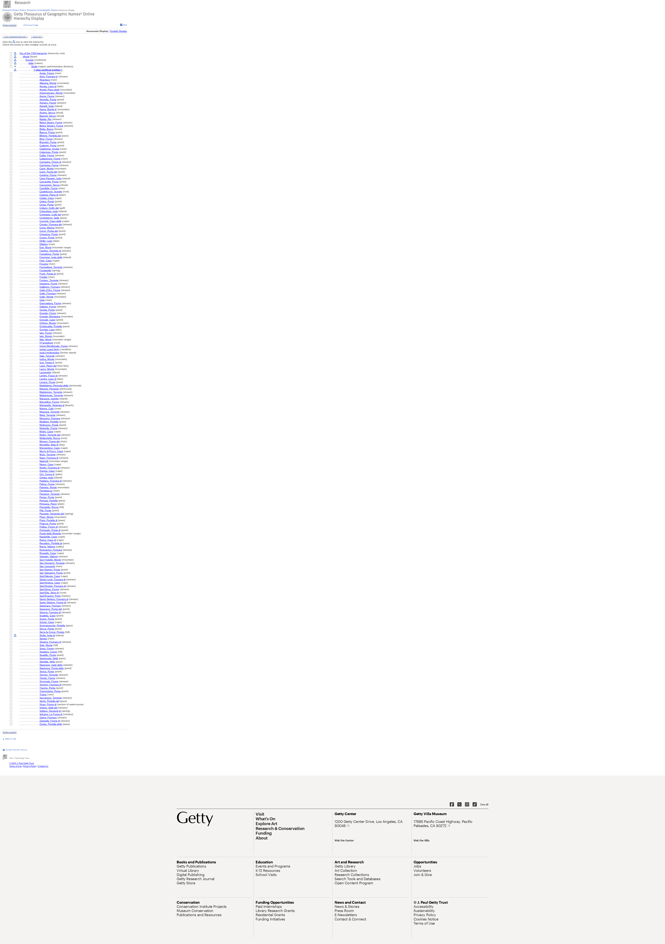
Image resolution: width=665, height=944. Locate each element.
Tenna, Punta (46, 671)
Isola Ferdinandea (49, 352)
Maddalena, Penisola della (53, 385)
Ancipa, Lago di (47, 86)
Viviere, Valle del (48, 707)
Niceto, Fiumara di (49, 467)
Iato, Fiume (45, 333)
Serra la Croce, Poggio (51, 632)
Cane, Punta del (48, 171)
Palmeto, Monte (48, 487)
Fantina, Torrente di (50, 250)
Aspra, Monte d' (48, 109)
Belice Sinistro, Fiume (51, 125)
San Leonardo (47, 566)
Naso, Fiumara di (48, 457)
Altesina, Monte (47, 83)
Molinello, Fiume (48, 428)
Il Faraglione (46, 342)
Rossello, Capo (47, 553)
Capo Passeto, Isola (50, 178)
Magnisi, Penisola (49, 388)
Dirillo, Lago (45, 240)
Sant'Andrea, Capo (49, 582)
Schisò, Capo (46, 622)
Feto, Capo (45, 260)
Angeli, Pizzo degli (49, 89)
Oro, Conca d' (47, 474)
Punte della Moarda (50, 533)
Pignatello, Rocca (49, 507)
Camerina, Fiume (49, 165)
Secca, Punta (46, 628)
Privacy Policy (29, 766)
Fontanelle (45, 270)
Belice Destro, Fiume (50, 122)
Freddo (43, 277)
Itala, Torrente (47, 356)
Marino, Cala (46, 408)
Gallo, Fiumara (47, 293)
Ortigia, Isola (46, 477)
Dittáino (43, 244)
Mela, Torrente (47, 415)
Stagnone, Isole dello (51, 665)
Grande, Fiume (47, 313)
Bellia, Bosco (46, 129)
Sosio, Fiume (46, 648)
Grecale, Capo (47, 319)
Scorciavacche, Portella (52, 625)
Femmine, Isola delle (50, 257)
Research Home (11, 10)
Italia (31, 63)
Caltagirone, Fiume (49, 158)
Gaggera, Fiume (48, 283)
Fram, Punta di (47, 273)
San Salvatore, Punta (51, 572)
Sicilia (34, 66)
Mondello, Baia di (48, 444)
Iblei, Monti (45, 339)
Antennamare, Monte (51, 93)
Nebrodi (43, 461)
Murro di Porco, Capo (51, 451)
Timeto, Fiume (47, 678)
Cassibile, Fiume (48, 188)
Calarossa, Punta (48, 152)
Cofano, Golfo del (49, 208)
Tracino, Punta (47, 688)
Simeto (43, 638)
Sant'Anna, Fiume (49, 589)
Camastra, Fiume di (50, 162)
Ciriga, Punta (46, 204)
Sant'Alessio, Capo (49, 576)
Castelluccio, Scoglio (50, 191)
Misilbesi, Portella (49, 421)
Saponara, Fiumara (50, 605)
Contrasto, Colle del (50, 214)
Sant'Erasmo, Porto (50, 595)
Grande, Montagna (49, 316)
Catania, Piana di (48, 194)
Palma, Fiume (47, 484)
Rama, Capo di (47, 540)
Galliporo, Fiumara (49, 286)
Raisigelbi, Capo (48, 536)
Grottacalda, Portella (50, 326)
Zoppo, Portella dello (50, 724)
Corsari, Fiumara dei (50, 224)
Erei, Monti (45, 247)
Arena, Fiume (46, 96)
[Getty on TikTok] (475, 804)
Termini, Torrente (48, 674)
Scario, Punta (46, 619)
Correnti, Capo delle (50, 221)
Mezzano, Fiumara (49, 418)
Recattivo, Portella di (50, 543)
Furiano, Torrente (49, 280)
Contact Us (43, 766)
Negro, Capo (46, 464)
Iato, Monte (45, 336)
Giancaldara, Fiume (50, 303)
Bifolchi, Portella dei (50, 135)
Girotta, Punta (47, 309)
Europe (30, 59)
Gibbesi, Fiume (47, 306)
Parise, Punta (46, 497)
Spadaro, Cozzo (48, 651)
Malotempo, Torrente (50, 392)
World (26, 56)
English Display (118, 31)
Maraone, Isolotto (49, 398)
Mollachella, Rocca (49, 438)
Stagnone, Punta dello (51, 668)
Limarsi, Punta (47, 382)
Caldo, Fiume (46, 155)
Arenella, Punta (47, 99)
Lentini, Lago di (47, 379)
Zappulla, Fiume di (49, 720)
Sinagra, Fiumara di (50, 642)
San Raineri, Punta (49, 569)
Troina (42, 694)
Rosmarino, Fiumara (50, 549)
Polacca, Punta (47, 523)
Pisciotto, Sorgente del (51, 513)
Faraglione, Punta (49, 254)
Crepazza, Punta (48, 234)
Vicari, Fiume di (47, 704)
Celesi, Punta (46, 201)
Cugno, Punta (47, 237)
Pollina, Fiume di (48, 526)
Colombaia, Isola (48, 211)
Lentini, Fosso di (48, 375)
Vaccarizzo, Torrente (50, 697)
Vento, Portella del (49, 701)
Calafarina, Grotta (49, 148)
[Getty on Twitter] (459, 804)
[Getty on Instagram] (467, 804)
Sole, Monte (46, 645)
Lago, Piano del (48, 365)
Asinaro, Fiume (47, 102)
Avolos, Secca (47, 112)
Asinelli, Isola (46, 106)
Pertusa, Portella (48, 500)
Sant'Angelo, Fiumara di (52, 586)
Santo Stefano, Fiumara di (53, 599)
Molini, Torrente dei (49, 434)
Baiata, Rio (45, 119)
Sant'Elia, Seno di (49, 592)
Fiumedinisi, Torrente (51, 267)
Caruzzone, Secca (49, 185)
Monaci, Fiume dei (49, 441)
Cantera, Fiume (48, 175)
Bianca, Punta (47, 132)
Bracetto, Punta (47, 142)
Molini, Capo (46, 431)
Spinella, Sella (47, 661)
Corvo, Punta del (48, 231)
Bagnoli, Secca (47, 116)
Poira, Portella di (48, 520)
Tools (22, 10)
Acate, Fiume (46, 73)
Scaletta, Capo (47, 615)
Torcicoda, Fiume (48, 681)
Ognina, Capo (47, 471)
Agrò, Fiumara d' (48, 76)
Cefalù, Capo (46, 198)
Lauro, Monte (46, 369)
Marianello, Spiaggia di (51, 405)
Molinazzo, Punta (48, 425)
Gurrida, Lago (47, 329)
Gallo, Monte (46, 296)
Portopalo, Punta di (49, 530)
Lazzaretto (45, 372)
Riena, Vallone (47, 546)
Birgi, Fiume (46, 139)
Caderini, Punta (47, 145)
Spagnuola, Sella (48, 658)
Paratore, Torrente (49, 494)
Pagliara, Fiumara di (50, 480)
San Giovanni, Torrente (52, 563)
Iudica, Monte (46, 359)
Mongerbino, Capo (49, 448)
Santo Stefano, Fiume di (52, 602)
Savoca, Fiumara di (50, 612)
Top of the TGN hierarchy (33, 53)
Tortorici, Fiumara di (50, 684)
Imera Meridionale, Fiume (53, 346)
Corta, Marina (47, 227)
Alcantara (44, 79)
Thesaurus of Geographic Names (42, 10)
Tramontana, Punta (50, 691)
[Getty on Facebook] (452, 804)
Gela (42, 300)
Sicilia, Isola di (47, 635)
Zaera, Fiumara (48, 717)
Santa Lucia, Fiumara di (52, 579)
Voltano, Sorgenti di (50, 711)
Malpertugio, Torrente (51, 395)
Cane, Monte (46, 168)
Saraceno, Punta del (50, 609)
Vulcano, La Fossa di (50, 714)
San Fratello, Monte (50, 559)
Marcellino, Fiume (49, 402)
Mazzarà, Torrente (49, 411)
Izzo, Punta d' (46, 362)
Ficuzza (43, 263)
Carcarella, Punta (49, 181)
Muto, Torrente (47, 454)
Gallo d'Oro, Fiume (49, 290)
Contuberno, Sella (49, 217)
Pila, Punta (45, 510)
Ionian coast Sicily (49, 349)
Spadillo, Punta (47, 655)
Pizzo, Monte (46, 517)
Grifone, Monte (47, 323)
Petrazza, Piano (48, 503)
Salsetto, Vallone (48, 556)
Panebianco (45, 490)
